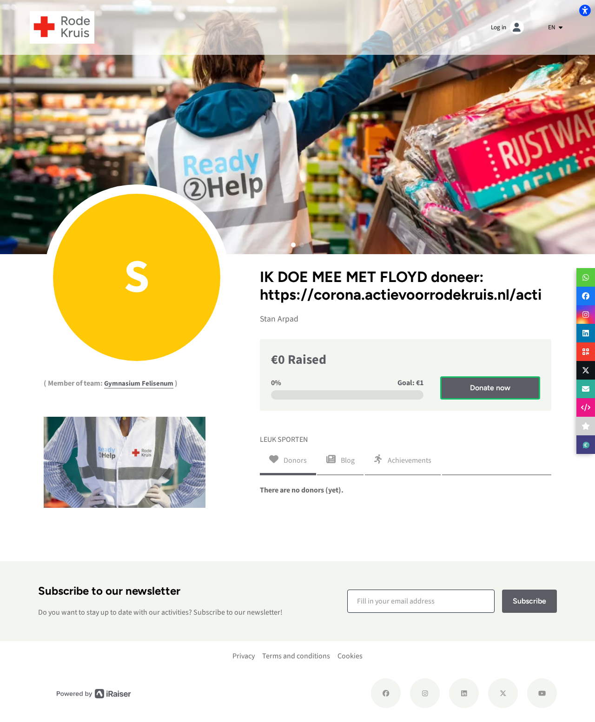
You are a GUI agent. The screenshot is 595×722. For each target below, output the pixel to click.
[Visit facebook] (386, 693)
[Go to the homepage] (62, 27)
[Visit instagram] (425, 693)
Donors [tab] (294, 460)
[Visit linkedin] (464, 693)
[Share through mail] (585, 389)
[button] (293, 245)
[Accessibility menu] (584, 10)
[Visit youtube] (542, 693)
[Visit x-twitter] (503, 693)
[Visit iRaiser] (94, 693)
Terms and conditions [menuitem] (296, 656)
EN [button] (552, 27)
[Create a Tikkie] (585, 444)
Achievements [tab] (408, 460)
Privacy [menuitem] (243, 656)
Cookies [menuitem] (350, 656)
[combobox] (555, 27)
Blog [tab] (347, 460)
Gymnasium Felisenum (138, 383)
